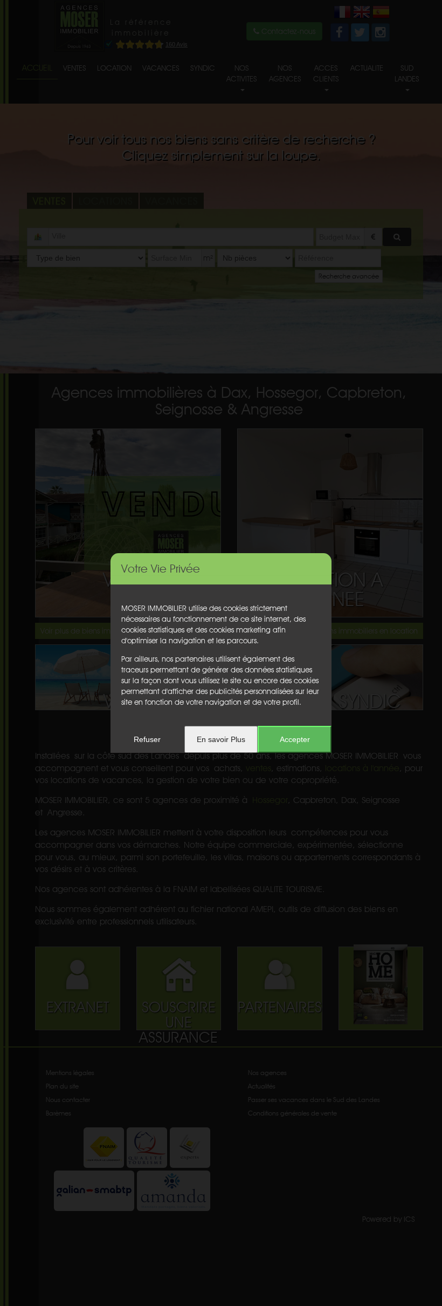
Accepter (295, 739)
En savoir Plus (221, 739)
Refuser (147, 739)
